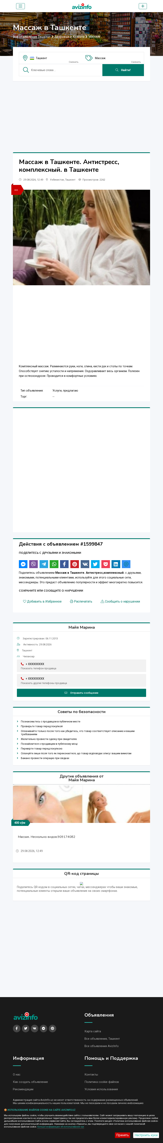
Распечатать (83, 601)
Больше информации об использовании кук (60, 1126)
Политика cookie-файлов (101, 1082)
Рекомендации (23, 1089)
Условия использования (101, 1089)
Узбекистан (57, 179)
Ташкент (41, 58)
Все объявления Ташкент (31, 37)
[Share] (23, 564)
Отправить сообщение (84, 692)
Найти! (125, 70)
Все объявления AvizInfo (101, 1046)
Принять (122, 1135)
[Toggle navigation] (20, 6)
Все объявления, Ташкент (102, 1038)
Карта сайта (92, 1031)
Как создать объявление (30, 1082)
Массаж (94, 36)
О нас (16, 1074)
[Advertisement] (81, 112)
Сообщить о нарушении (122, 601)
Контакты (91, 1074)
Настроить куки (146, 1135)
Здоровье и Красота (69, 37)
